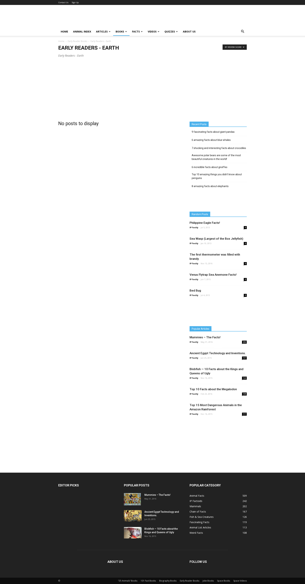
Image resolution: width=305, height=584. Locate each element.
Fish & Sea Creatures (202, 517)
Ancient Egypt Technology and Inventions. (218, 353)
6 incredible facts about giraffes (209, 167)
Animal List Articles (200, 527)
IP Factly (194, 227)
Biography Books (168, 580)
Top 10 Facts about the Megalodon (213, 389)
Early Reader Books (77, 41)
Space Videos (240, 580)
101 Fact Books (148, 580)
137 (244, 358)
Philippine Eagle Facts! (205, 222)
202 (244, 342)
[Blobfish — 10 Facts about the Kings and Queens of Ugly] (133, 532)
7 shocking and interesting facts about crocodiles (219, 148)
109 (244, 394)
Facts (136, 31)
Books (120, 31)
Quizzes (170, 31)
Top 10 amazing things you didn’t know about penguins (217, 176)
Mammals (195, 506)
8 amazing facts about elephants (210, 186)
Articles (102, 31)
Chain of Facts (198, 511)
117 (244, 414)
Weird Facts (196, 532)
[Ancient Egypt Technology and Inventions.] (133, 516)
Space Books (223, 580)
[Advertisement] (152, 88)
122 (244, 378)
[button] (242, 31)
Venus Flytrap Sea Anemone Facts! (213, 274)
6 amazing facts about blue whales (211, 140)
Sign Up (75, 2)
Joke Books (208, 580)
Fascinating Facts (199, 522)
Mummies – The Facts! (205, 337)
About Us (189, 31)
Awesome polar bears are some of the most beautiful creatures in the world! (216, 157)
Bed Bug (195, 290)
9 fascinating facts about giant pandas (213, 131)
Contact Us (63, 2)
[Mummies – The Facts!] (132, 499)
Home (64, 31)
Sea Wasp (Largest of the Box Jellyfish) (216, 238)
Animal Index (82, 31)
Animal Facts (197, 495)
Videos (152, 31)
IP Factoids (196, 501)
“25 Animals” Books (127, 580)
